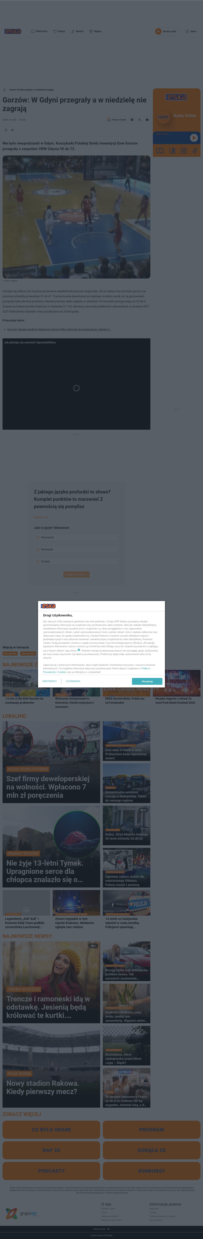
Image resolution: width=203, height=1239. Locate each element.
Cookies (62, 672)
